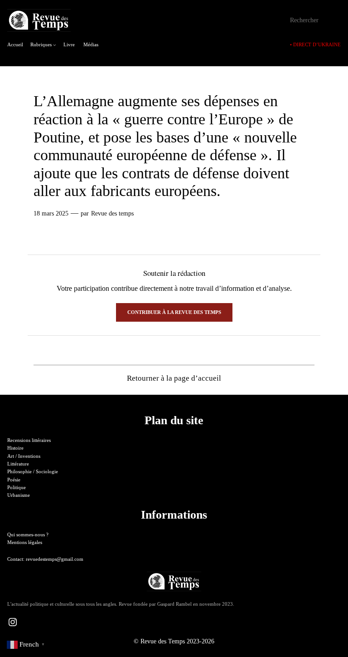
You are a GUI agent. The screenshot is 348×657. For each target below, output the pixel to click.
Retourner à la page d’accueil (174, 378)
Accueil (15, 44)
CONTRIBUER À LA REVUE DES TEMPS (174, 312)
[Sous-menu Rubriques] (54, 44)
